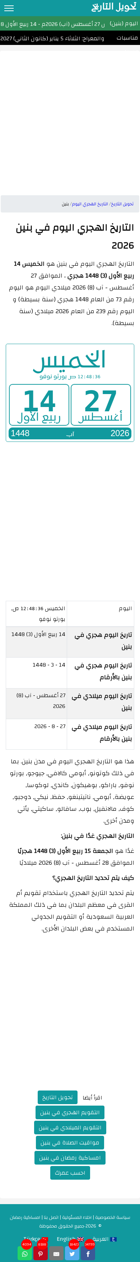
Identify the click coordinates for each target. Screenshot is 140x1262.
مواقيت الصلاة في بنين (70, 1142)
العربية (101, 1239)
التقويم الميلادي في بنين (70, 1127)
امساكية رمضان (25, 1217)
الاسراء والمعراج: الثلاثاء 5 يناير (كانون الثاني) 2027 (62, 38)
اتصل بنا (51, 1217)
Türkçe (32, 1239)
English (67, 1239)
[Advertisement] (70, 121)
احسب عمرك (70, 1172)
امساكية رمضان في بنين (70, 1157)
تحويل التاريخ (57, 1097)
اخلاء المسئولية (77, 1217)
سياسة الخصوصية (112, 1217)
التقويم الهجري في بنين (70, 1112)
